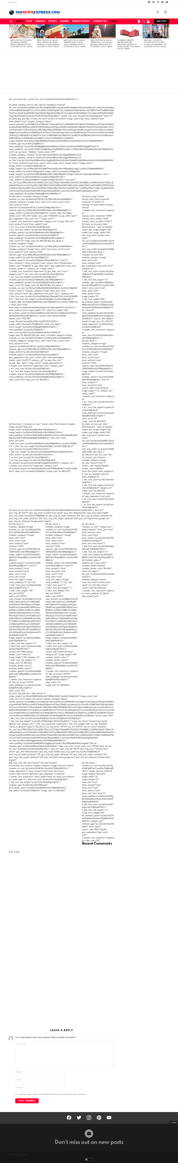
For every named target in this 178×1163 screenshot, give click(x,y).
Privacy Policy (81, 21)
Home (19, 21)
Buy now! (13, 2)
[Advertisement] (89, 72)
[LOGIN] (148, 21)
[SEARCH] (143, 21)
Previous (10, 38)
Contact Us (100, 21)
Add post (162, 21)
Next (167, 38)
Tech (29, 21)
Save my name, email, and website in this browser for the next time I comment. (52, 1094)
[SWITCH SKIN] (138, 21)
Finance (40, 21)
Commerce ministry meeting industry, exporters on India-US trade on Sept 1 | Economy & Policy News (128, 45)
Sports (52, 21)
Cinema (64, 21)
